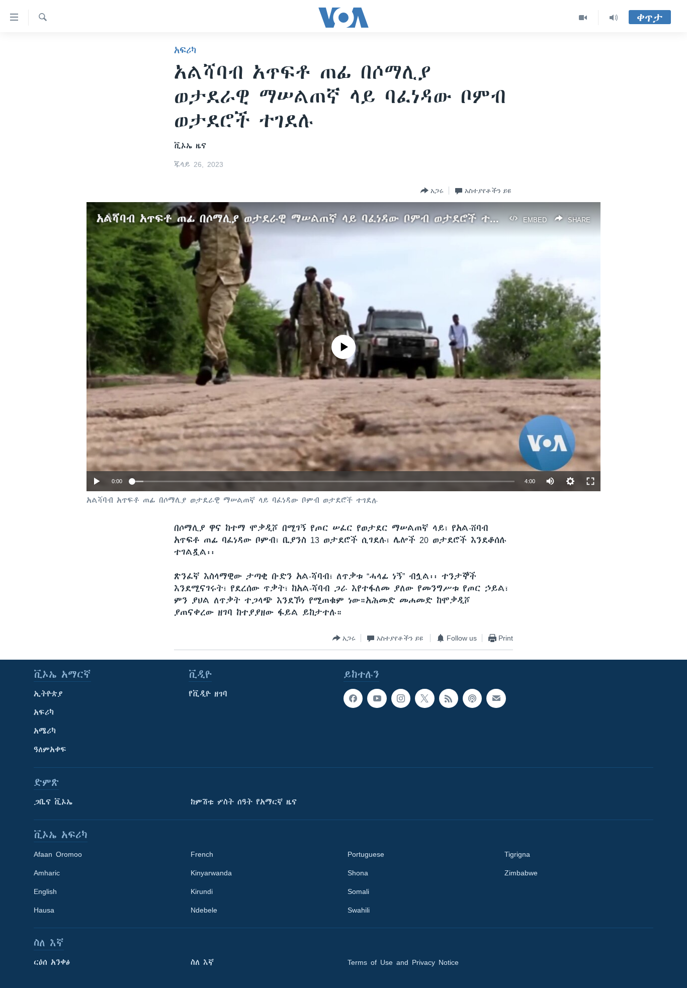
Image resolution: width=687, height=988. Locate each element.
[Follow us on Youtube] (376, 698)
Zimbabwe (521, 872)
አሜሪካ (45, 731)
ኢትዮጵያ (48, 693)
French (202, 854)
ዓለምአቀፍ (50, 749)
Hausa (44, 910)
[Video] (583, 17)
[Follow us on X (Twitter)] (424, 698)
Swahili (359, 910)
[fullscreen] (590, 481)
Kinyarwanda (211, 872)
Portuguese (366, 854)
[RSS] (448, 698)
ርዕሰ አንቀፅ (52, 962)
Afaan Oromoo (58, 854)
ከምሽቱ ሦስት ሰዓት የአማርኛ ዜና (244, 801)
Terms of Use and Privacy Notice (403, 962)
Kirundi (202, 891)
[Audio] (613, 17)
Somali (358, 891)
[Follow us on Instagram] (400, 698)
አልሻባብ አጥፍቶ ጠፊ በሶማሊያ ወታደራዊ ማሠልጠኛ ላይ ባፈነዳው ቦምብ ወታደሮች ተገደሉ (304, 218)
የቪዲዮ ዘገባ (208, 693)
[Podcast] (472, 698)
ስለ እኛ (202, 962)
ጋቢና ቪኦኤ (53, 801)
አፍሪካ (185, 50)
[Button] (432, 191)
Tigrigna (517, 854)
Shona (358, 872)
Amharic (47, 872)
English (45, 891)
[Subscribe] (495, 698)
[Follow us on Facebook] (353, 698)
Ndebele (204, 910)
